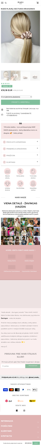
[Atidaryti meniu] (2, 3)
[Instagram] (24, 411)
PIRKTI (36, 443)
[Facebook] (17, 411)
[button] (5, 83)
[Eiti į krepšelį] (38, 3)
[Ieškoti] (8, 3)
